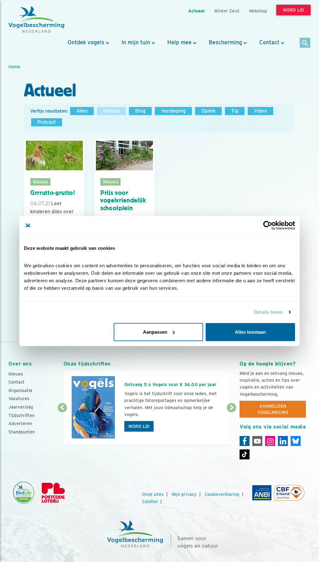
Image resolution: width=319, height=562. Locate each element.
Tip (234, 111)
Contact (269, 42)
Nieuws (111, 111)
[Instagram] (270, 441)
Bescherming (225, 42)
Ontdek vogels (86, 42)
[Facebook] (245, 441)
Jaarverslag (20, 407)
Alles (82, 111)
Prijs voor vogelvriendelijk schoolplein (123, 200)
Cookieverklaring (222, 494)
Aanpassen (155, 331)
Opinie (208, 111)
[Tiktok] (245, 454)
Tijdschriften (21, 415)
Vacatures (18, 398)
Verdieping (173, 111)
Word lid (139, 426)
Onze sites (153, 494)
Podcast (46, 122)
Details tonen (268, 312)
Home (14, 66)
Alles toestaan (250, 331)
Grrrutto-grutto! (52, 192)
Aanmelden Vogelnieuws (272, 409)
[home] (36, 19)
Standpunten (21, 431)
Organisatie (20, 390)
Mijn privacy (184, 494)
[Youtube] (257, 441)
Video (260, 111)
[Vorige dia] (62, 426)
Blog (140, 111)
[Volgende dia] (231, 426)
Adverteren (20, 423)
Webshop (258, 10)
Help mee (179, 42)
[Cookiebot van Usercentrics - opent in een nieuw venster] (267, 225)
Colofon (150, 501)
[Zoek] (305, 43)
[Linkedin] (283, 441)
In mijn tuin (135, 42)
